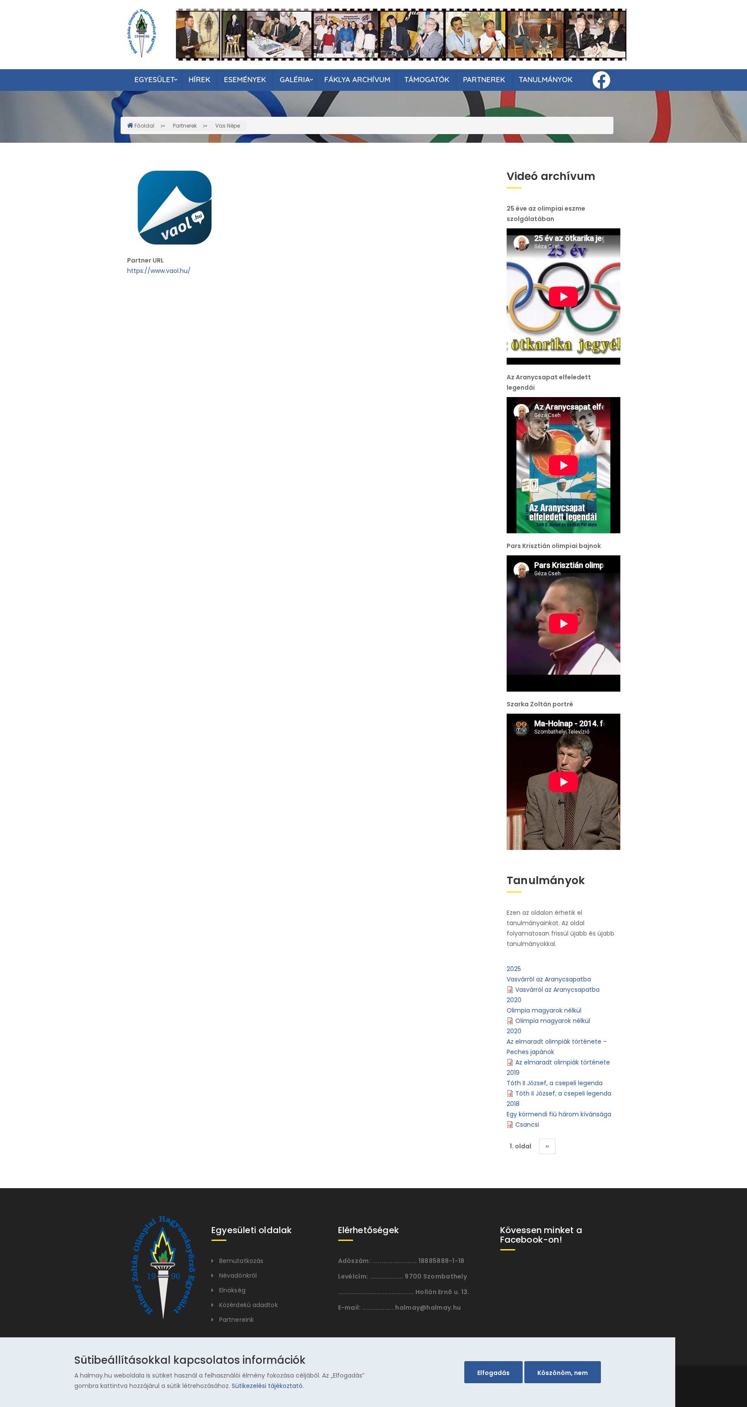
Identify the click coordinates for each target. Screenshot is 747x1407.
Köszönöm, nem (562, 1373)
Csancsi (527, 1124)
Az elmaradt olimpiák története (562, 1062)
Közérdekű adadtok (248, 1305)
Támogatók (426, 79)
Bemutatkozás (241, 1260)
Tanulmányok (545, 79)
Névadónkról (238, 1275)
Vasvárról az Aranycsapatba (549, 978)
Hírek (199, 79)
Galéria (295, 79)
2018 (513, 1103)
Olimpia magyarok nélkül (544, 1010)
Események (245, 79)
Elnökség (232, 1290)
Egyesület (154, 79)
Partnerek (484, 79)
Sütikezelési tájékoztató (267, 1385)
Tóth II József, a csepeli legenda (555, 1082)
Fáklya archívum (357, 79)
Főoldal (144, 125)
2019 (513, 1072)
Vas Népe (227, 125)
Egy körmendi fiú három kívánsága (559, 1113)
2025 (514, 968)
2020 (514, 999)
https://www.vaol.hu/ (159, 270)
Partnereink (236, 1319)
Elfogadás (493, 1373)
